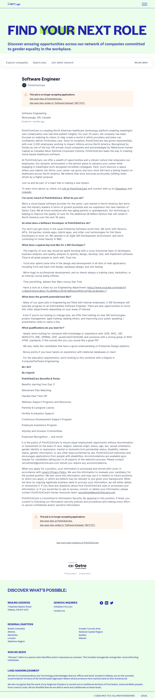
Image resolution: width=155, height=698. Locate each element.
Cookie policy (85, 573)
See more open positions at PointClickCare (77, 542)
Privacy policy (70, 573)
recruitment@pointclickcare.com (96, 492)
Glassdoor (121, 188)
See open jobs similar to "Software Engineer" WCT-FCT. (57, 103)
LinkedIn (26, 192)
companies (17, 62)
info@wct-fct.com (63, 606)
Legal (144, 695)
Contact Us (59, 610)
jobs (39, 62)
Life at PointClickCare (74, 188)
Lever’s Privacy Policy (54, 472)
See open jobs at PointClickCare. (46, 98)
